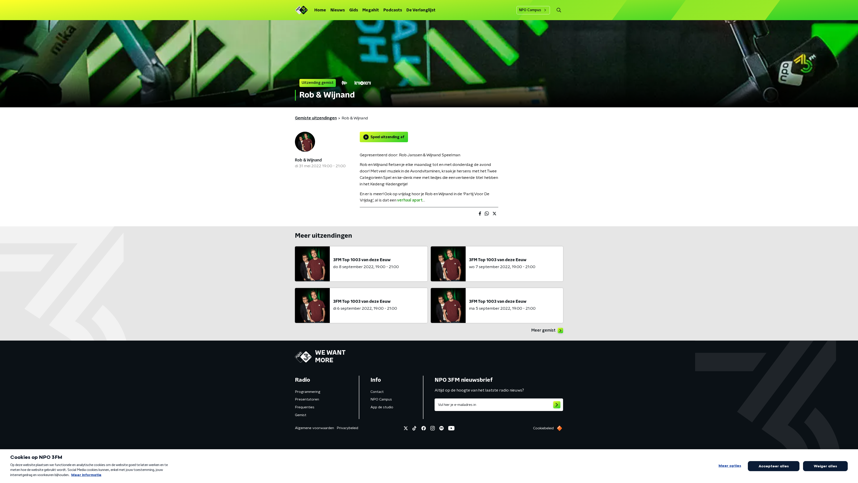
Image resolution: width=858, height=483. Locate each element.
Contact (377, 392)
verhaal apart (410, 200)
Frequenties (304, 407)
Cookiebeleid (543, 428)
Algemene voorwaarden (314, 428)
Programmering (307, 392)
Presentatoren (307, 399)
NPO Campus (530, 10)
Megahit (370, 10)
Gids (353, 10)
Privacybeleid (347, 428)
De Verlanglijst (420, 10)
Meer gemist (543, 330)
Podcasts (392, 10)
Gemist (300, 415)
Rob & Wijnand (308, 160)
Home (320, 10)
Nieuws (337, 10)
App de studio (381, 407)
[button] (558, 10)
